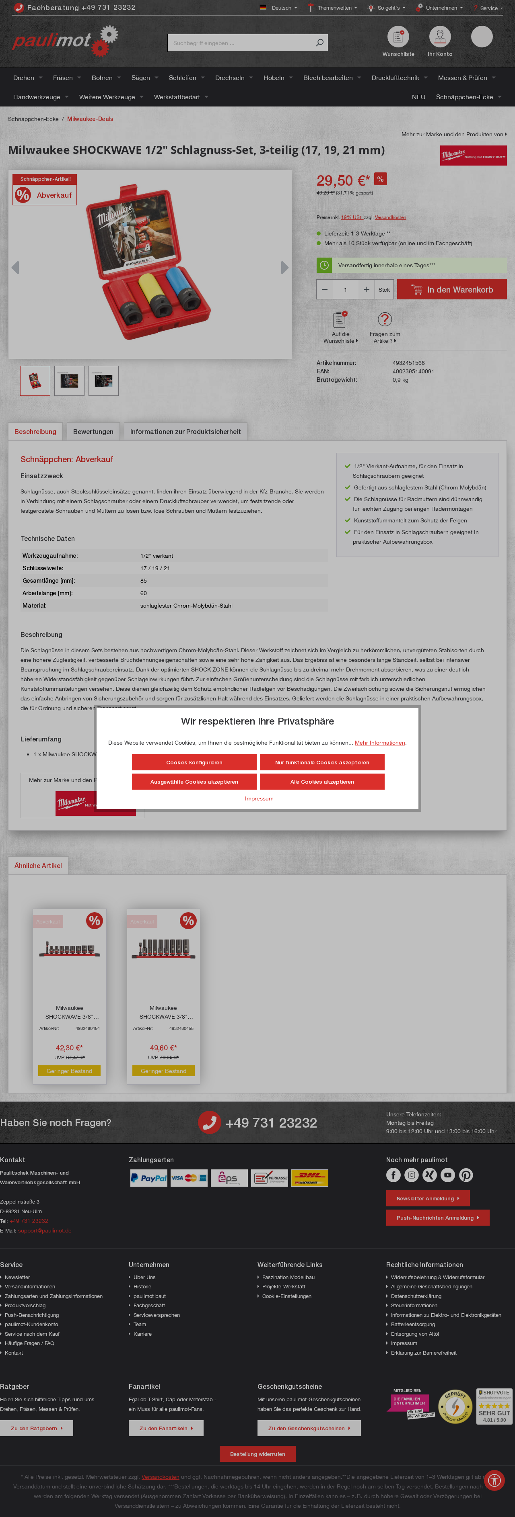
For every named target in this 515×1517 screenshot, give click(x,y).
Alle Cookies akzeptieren (322, 781)
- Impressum (257, 798)
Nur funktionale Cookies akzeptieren (322, 762)
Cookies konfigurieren (194, 762)
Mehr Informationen (380, 742)
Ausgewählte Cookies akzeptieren (194, 781)
